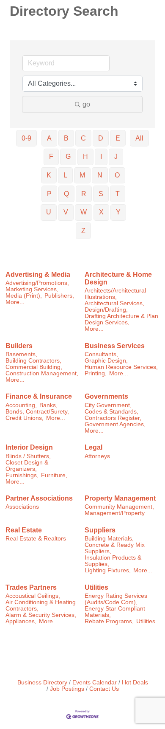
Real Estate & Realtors (36, 538)
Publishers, (59, 296)
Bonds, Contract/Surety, (37, 411)
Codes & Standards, (111, 411)
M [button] (82, 175)
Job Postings (67, 689)
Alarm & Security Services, (41, 615)
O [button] (117, 175)
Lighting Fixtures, (108, 570)
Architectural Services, (114, 303)
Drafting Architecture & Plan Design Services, (121, 319)
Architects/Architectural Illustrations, (115, 293)
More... (15, 302)
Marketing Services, (32, 289)
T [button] (118, 193)
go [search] (86, 104)
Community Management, (119, 507)
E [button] (118, 138)
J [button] (116, 156)
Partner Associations (39, 498)
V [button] (65, 212)
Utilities (96, 587)
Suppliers (100, 530)
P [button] (49, 193)
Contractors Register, (113, 418)
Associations (22, 507)
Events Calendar (94, 682)
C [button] (83, 138)
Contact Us (104, 689)
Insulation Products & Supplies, (113, 560)
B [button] (66, 138)
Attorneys (97, 456)
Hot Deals (135, 682)
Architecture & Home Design (118, 278)
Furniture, (54, 475)
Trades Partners (31, 587)
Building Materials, (109, 538)
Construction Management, (42, 373)
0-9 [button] (26, 138)
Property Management (120, 498)
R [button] (83, 193)
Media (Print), (24, 296)
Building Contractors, (33, 360)
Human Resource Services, (121, 367)
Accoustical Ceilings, (33, 596)
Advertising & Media (38, 274)
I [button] (101, 156)
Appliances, (21, 621)
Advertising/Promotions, (37, 283)
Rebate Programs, (109, 621)
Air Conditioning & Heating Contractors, (41, 605)
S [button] (101, 193)
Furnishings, (22, 475)
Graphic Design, (106, 360)
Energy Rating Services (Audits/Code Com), (116, 599)
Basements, (21, 354)
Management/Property (115, 513)
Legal (93, 447)
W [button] (83, 212)
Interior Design (29, 447)
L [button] (65, 175)
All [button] (139, 138)
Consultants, (101, 354)
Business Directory (42, 682)
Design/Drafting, (106, 310)
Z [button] (83, 230)
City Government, (108, 405)
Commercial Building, (34, 367)
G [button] (68, 156)
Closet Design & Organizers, (27, 465)
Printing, (96, 373)
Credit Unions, (25, 418)
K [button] (49, 175)
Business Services (115, 345)
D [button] (100, 138)
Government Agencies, (115, 424)
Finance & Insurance (39, 396)
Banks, (48, 405)
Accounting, (21, 405)
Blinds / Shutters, (28, 456)
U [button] (48, 212)
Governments (106, 396)
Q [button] (66, 193)
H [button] (85, 156)
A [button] (49, 138)
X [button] (101, 212)
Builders (19, 345)
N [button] (99, 175)
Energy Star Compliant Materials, (115, 611)
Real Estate (24, 530)
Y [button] (118, 212)
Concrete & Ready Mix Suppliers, (115, 548)
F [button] (51, 156)
